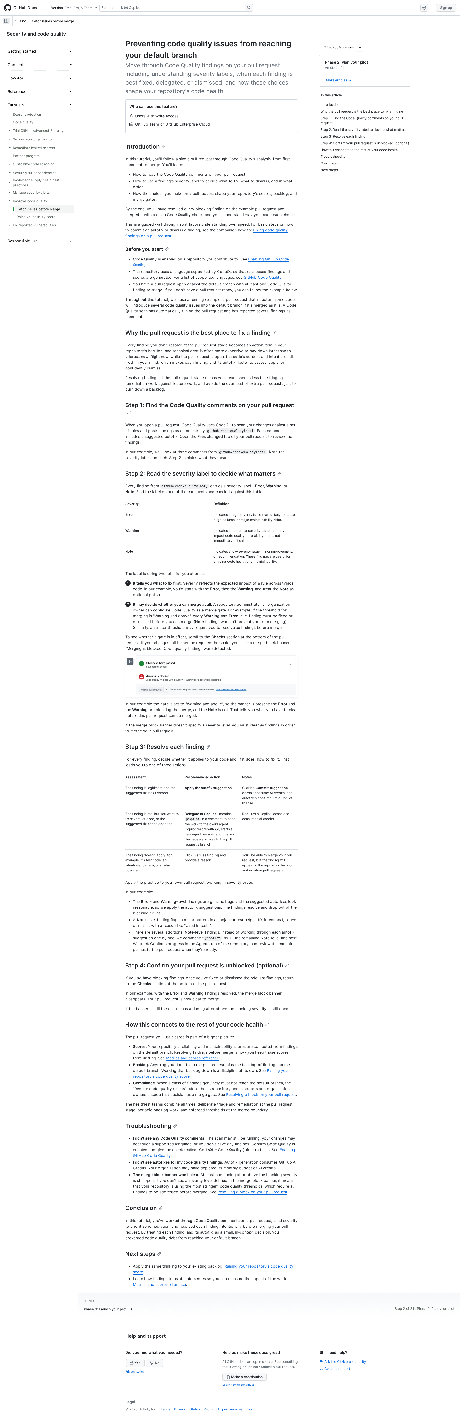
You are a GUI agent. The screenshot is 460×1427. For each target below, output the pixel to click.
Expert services (230, 1409)
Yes (138, 1363)
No (157, 1363)
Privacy (180, 1409)
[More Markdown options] (360, 47)
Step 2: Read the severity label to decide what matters (200, 473)
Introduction (142, 146)
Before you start (144, 249)
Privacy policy (134, 1371)
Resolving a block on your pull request (261, 1094)
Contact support (337, 1369)
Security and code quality (36, 34)
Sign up (446, 8)
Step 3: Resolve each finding (165, 746)
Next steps (140, 1253)
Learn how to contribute (238, 1384)
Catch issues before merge (53, 21)
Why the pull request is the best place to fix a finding (198, 332)
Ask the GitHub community (345, 1362)
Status (195, 1409)
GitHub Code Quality (262, 277)
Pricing (209, 1409)
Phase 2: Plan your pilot (346, 62)
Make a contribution (247, 1377)
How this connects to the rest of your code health (194, 1024)
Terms (165, 1409)
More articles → (338, 80)
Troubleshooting (148, 1125)
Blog (249, 1409)
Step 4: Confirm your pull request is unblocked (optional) (204, 965)
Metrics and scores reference (192, 1058)
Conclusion (141, 1207)
